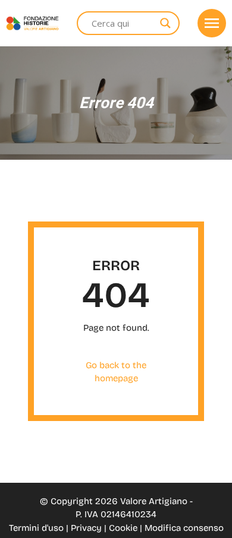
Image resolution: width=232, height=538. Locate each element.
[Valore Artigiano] (32, 23)
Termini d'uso (37, 528)
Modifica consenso (184, 528)
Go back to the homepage (116, 372)
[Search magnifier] (165, 23)
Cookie (124, 528)
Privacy (87, 528)
